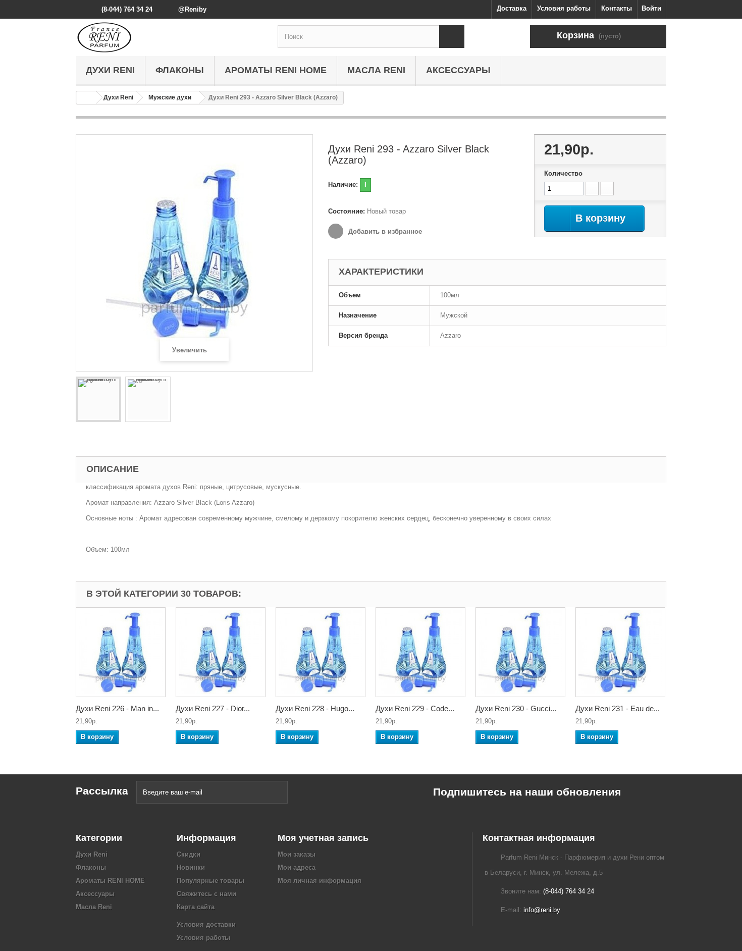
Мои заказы (296, 854)
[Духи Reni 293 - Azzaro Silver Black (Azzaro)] (98, 399)
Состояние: (346, 211)
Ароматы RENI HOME (276, 70)
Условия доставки (206, 924)
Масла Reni (376, 70)
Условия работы (564, 8)
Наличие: (343, 184)
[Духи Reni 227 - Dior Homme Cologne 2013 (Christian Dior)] (221, 652)
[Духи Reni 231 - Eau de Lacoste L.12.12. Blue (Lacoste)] (620, 652)
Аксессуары (458, 70)
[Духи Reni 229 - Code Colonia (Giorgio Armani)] (420, 652)
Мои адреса (296, 867)
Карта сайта (196, 907)
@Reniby (192, 9)
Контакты (616, 8)
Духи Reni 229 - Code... (415, 708)
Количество (563, 173)
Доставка (511, 8)
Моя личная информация (319, 880)
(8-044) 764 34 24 (126, 9)
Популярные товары (210, 880)
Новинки (191, 867)
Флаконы (179, 70)
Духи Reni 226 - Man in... (117, 708)
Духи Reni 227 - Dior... (213, 708)
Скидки (188, 854)
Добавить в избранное (384, 231)
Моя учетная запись (323, 838)
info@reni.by (541, 910)
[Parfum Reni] (169, 37)
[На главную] (86, 97)
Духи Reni (110, 70)
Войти (651, 8)
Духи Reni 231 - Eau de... (617, 708)
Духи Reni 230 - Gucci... (515, 708)
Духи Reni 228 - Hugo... (315, 708)
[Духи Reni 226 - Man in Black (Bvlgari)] (121, 652)
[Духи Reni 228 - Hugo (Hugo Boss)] (320, 652)
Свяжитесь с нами (206, 893)
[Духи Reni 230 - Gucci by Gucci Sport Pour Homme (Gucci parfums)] (520, 652)
